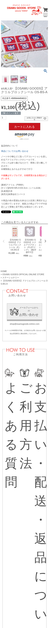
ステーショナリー (10, 277)
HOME (4, 271)
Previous (3, 241)
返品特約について (9, 146)
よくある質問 (11, 435)
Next (45, 241)
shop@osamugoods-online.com (24, 324)
